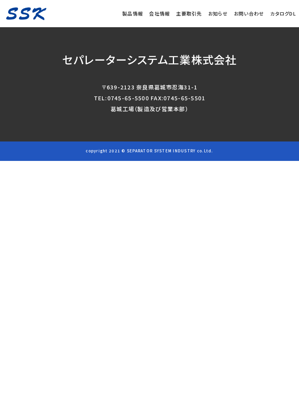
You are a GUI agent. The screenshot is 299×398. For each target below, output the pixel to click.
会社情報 (159, 13)
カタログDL (283, 13)
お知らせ (218, 13)
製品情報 (132, 13)
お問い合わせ (249, 13)
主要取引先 (189, 13)
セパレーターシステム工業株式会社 (149, 59)
